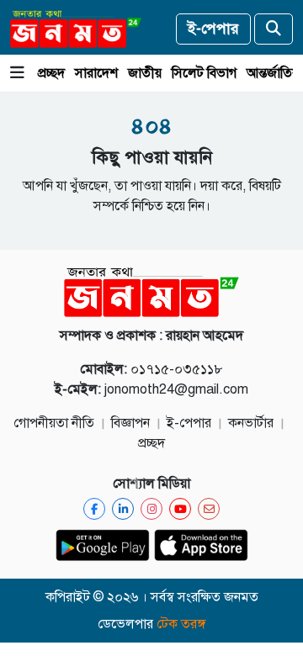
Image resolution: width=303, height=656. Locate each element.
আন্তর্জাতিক (274, 73)
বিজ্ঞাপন (130, 423)
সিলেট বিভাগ (204, 73)
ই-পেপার (213, 28)
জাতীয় (145, 73)
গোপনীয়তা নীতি (53, 423)
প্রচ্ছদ (51, 73)
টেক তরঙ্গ (181, 624)
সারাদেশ (96, 73)
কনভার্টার (251, 423)
